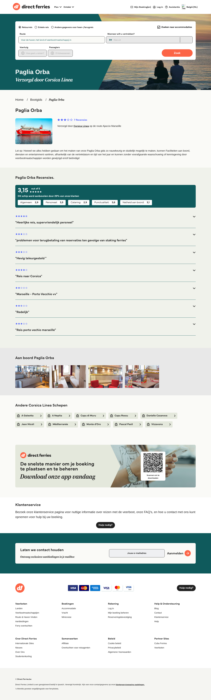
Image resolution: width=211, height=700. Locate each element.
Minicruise (66, 617)
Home (19, 100)
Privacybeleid (114, 647)
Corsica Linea (81, 126)
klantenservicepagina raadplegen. (130, 685)
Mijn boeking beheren (118, 612)
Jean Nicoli (27, 424)
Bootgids (36, 100)
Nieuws (18, 647)
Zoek (177, 53)
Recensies (80, 120)
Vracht (65, 612)
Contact (158, 612)
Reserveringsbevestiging (120, 617)
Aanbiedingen (22, 621)
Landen (19, 608)
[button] (105, 219)
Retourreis (27, 27)
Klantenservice (161, 617)
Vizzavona (157, 424)
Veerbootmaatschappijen (27, 612)
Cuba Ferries (160, 643)
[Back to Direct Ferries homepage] (31, 7)
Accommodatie (69, 608)
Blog (156, 608)
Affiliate (65, 643)
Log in (111, 608)
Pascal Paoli (126, 424)
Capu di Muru (88, 415)
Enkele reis (43, 27)
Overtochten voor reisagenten (76, 647)
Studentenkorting (23, 656)
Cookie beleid (114, 643)
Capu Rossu (121, 415)
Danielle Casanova (157, 415)
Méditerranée (60, 424)
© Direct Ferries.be (23, 679)
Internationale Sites (24, 643)
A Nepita (57, 415)
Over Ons (20, 652)
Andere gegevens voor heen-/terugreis (74, 27)
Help (156, 621)
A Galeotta (27, 415)
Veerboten (159, 647)
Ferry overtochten (23, 625)
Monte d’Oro (94, 424)
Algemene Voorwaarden (119, 652)
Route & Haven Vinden (26, 617)
